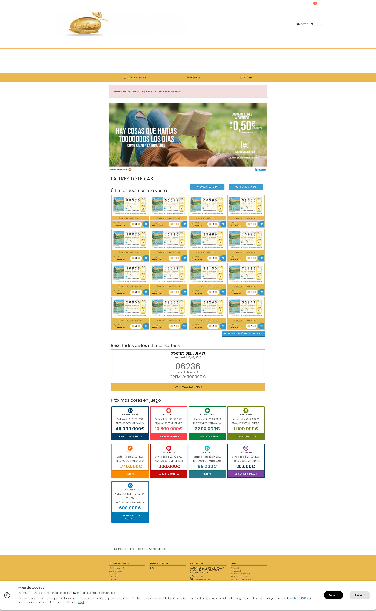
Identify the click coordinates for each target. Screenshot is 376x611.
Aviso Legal (236, 571)
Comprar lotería (115, 571)
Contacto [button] (246, 77)
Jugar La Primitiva (207, 436)
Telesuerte (235, 568)
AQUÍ (81, 602)
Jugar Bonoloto (246, 436)
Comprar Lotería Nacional (130, 517)
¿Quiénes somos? (116, 568)
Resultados (113, 573)
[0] (313, 24)
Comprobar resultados (188, 386)
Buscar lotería (208, 186)
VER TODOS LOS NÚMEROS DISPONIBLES (244, 333)
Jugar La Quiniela (169, 474)
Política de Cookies (239, 576)
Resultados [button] (193, 77)
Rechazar (359, 595)
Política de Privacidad (240, 573)
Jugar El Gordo (169, 436)
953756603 (198, 576)
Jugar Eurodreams (246, 474)
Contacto (113, 576)
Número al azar (247, 186)
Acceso (303, 24)
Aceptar (333, 595)
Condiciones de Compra (241, 579)
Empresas (113, 579)
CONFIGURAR (298, 598)
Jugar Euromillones (130, 436)
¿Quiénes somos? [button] (135, 77)
